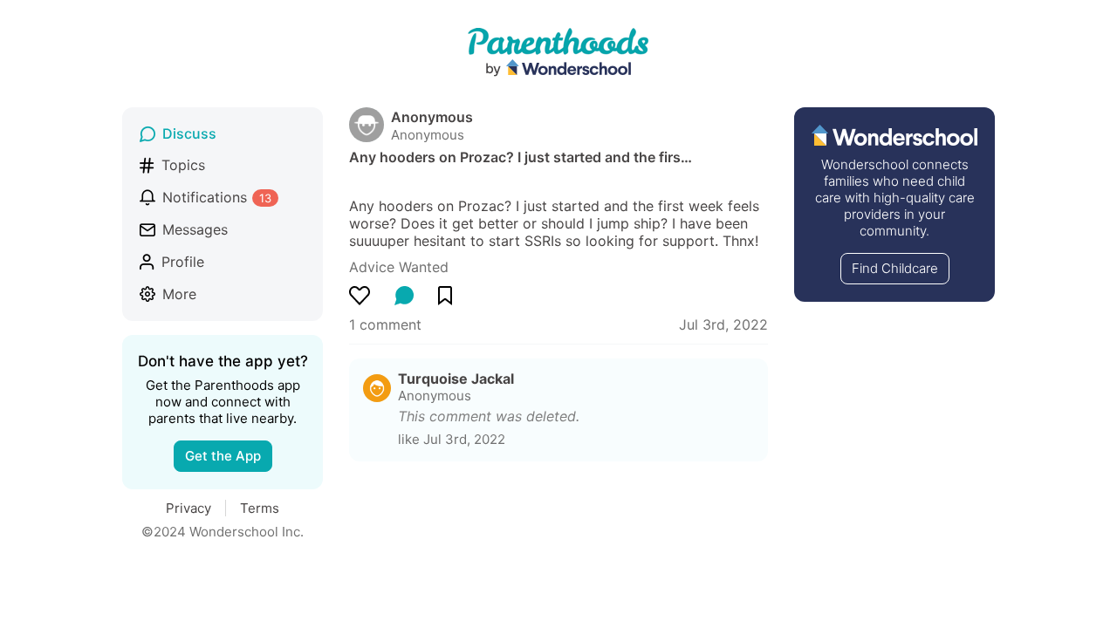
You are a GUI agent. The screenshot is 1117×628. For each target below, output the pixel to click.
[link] (399, 267)
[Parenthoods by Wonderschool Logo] (558, 53)
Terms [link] (259, 508)
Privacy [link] (188, 508)
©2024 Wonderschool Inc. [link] (222, 531)
